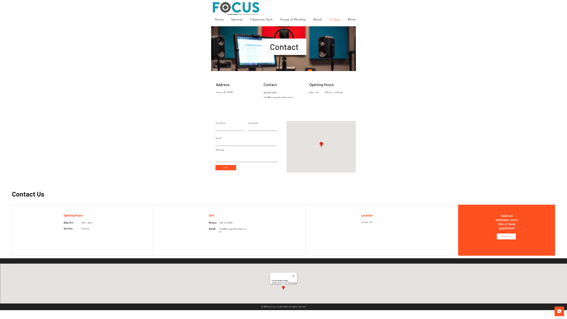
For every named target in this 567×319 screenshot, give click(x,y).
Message (220, 150)
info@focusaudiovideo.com (278, 97)
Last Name (253, 123)
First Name (221, 123)
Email (218, 138)
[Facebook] (547, 5)
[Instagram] (553, 5)
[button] (506, 236)
